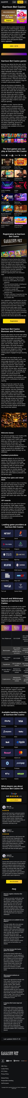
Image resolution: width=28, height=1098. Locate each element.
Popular (3, 155)
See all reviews (14, 881)
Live (10, 155)
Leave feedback (14, 800)
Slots (22, 155)
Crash (16, 155)
